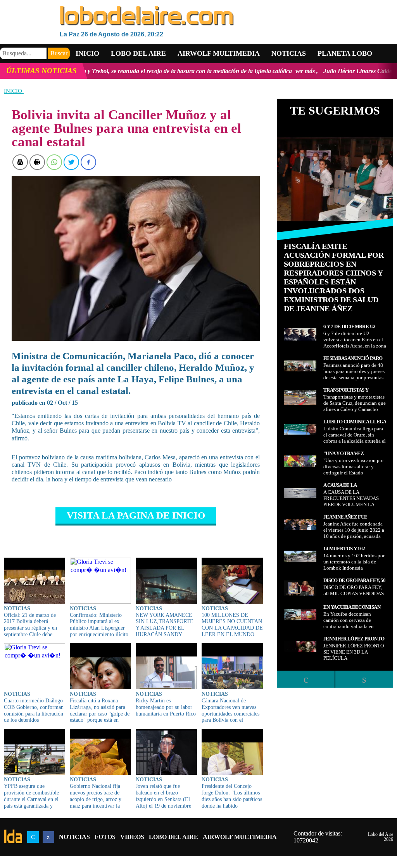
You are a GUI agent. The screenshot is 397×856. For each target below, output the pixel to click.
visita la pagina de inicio (136, 515)
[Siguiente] (364, 679)
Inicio (87, 53)
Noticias (288, 53)
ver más (262, 71)
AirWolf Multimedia (240, 837)
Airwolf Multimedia (219, 53)
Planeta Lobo (345, 53)
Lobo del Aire (173, 837)
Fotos (105, 837)
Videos (132, 837)
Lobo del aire (138, 53)
